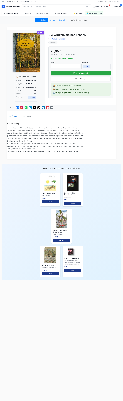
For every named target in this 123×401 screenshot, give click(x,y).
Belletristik (62, 20)
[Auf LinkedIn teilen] (43, 107)
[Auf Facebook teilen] (17, 107)
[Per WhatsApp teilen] (26, 107)
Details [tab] (27, 116)
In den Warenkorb (82, 73)
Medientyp (84, 62)
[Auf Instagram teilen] (21, 107)
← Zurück (42, 20)
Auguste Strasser (59, 39)
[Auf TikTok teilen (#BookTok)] (38, 107)
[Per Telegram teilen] (30, 107)
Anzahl (53, 62)
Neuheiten (28, 13)
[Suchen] (87, 7)
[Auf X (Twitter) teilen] (34, 107)
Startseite (52, 20)
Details (50, 202)
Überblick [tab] (14, 116)
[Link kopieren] (51, 107)
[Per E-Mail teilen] (47, 107)
